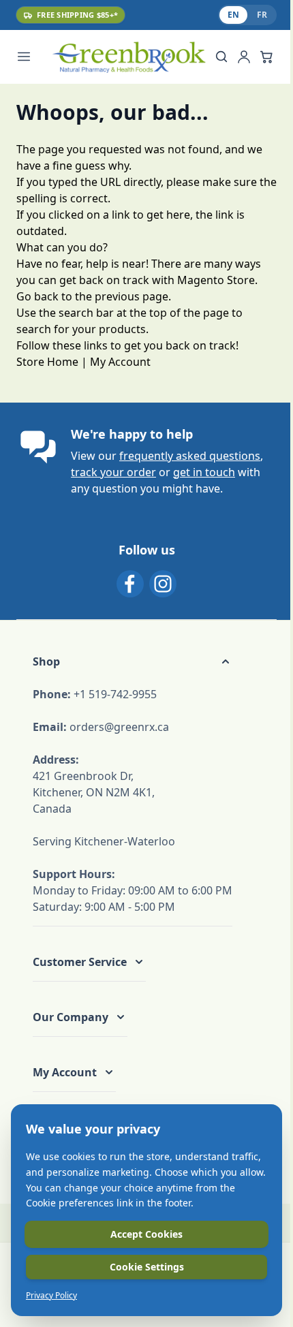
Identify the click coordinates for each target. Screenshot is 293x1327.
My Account (120, 361)
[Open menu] (31, 57)
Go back (37, 296)
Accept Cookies (146, 1234)
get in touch (204, 472)
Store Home (47, 361)
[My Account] (244, 56)
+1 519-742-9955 (115, 694)
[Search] (221, 56)
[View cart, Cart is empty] (266, 56)
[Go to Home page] (129, 57)
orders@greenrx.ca (119, 726)
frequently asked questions (189, 455)
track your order (113, 472)
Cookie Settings (147, 1266)
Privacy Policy (51, 1295)
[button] (132, 661)
